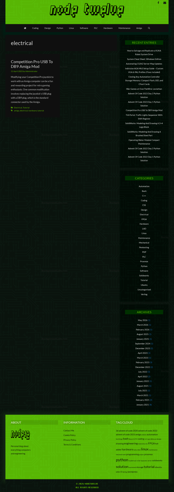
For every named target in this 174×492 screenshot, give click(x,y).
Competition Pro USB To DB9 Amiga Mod (32, 64)
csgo (148, 439)
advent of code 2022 (147, 430)
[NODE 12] (87, 9)
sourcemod (132, 467)
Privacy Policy (69, 440)
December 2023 (142, 348)
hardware (33, 110)
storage (139, 467)
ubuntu (158, 467)
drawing (120, 443)
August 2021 (142, 386)
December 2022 (142, 367)
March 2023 (142, 357)
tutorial (41, 110)
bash (125, 438)
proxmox (148, 454)
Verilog (144, 294)
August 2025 (142, 334)
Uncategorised (144, 289)
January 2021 (142, 404)
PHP (144, 252)
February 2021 (142, 400)
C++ (144, 195)
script (138, 461)
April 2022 (142, 376)
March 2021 (142, 395)
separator (144, 461)
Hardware (108, 28)
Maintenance (124, 28)
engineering (131, 443)
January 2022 (142, 381)
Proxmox (144, 261)
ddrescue (153, 439)
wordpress (132, 471)
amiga (16, 110)
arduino (143, 435)
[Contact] (164, 3)
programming (132, 454)
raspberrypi (132, 461)
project (141, 454)
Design (47, 28)
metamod (119, 454)
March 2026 (142, 325)
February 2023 (142, 362)
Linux (71, 28)
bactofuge (119, 439)
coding (141, 438)
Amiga (139, 28)
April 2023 (142, 353)
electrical (24, 110)
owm (124, 454)
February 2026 (142, 329)
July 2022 (142, 371)
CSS (144, 205)
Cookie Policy (69, 435)
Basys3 (131, 439)
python (122, 459)
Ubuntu (144, 285)
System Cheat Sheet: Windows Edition (144, 59)
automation (152, 434)
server (149, 461)
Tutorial (26, 107)
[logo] (20, 439)
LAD (144, 228)
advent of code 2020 (128, 430)
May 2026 (142, 320)
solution (122, 466)
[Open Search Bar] (149, 28)
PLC (96, 28)
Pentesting (144, 247)
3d (117, 430)
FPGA (144, 219)
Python (60, 28)
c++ (135, 438)
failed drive (142, 444)
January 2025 (142, 339)
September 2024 (142, 343)
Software (84, 28)
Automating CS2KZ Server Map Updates (144, 63)
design (159, 439)
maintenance (153, 450)
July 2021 (142, 390)
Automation (144, 186)
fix (147, 444)
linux (144, 449)
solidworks (157, 460)
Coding (35, 28)
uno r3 (119, 471)
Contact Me (68, 430)
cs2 (146, 439)
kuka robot (137, 450)
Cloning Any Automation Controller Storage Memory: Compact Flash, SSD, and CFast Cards (144, 80)
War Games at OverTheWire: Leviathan (144, 89)
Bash (144, 191)
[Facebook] (158, 3)
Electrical (18, 107)
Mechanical (144, 242)
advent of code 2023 (125, 434)
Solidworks (144, 275)
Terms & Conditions (72, 444)
